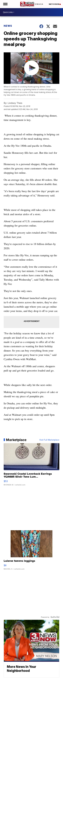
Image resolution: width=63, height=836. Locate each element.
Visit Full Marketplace (49, 440)
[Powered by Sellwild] (54, 617)
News (8, 25)
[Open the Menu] (5, 4)
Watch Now (54, 4)
